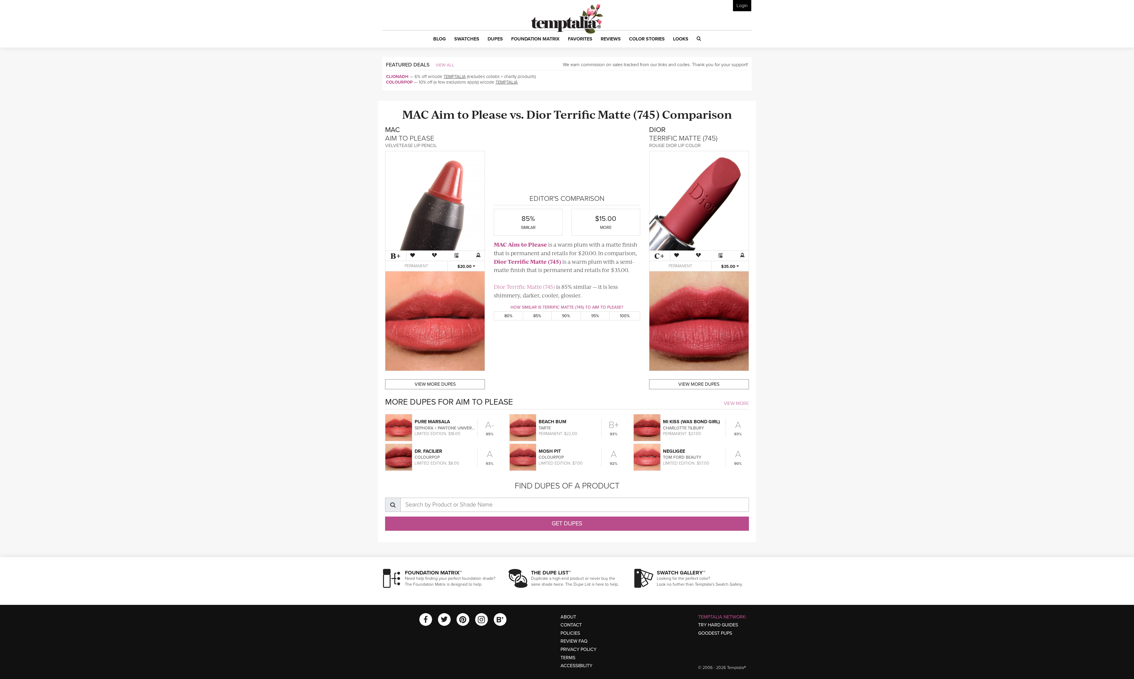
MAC (415, 114)
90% (566, 315)
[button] (439, 39)
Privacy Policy (579, 649)
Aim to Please (469, 114)
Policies (570, 633)
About (568, 617)
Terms (568, 658)
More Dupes (435, 384)
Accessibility (576, 666)
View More (736, 403)
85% (537, 315)
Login (742, 6)
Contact (571, 625)
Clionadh (397, 76)
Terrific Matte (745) (607, 114)
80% (508, 315)
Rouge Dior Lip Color (675, 146)
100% (625, 315)
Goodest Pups (715, 633)
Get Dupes (567, 523)
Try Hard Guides (718, 625)
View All (445, 65)
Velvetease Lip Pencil (411, 146)
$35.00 (729, 266)
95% (595, 315)
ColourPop (399, 82)
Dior (538, 114)
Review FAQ (574, 641)
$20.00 (465, 266)
